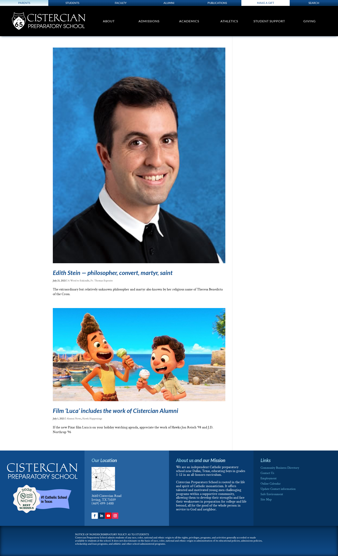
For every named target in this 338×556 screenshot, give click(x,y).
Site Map (266, 499)
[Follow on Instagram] (115, 516)
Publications (217, 3)
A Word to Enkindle (78, 280)
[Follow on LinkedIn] (101, 516)
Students (72, 3)
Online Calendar (271, 484)
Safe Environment (272, 494)
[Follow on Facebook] (95, 516)
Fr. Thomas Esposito (102, 280)
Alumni (169, 3)
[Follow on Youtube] (108, 516)
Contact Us (267, 473)
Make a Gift (265, 3)
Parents (24, 3)
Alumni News (74, 418)
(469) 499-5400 (103, 503)
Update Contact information (278, 489)
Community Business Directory (280, 468)
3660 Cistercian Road (106, 496)
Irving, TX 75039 (104, 499)
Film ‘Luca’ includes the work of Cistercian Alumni (115, 410)
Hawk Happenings (92, 418)
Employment (269, 478)
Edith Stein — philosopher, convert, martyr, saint (113, 272)
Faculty (121, 3)
